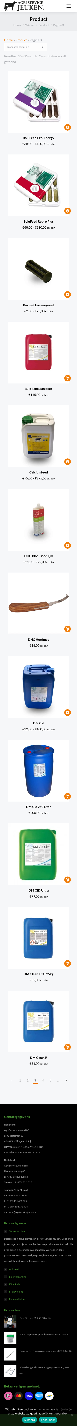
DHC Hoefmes (38, 639)
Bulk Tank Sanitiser (38, 388)
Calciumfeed (38, 472)
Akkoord (29, 1419)
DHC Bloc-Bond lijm (38, 556)
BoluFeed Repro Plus (38, 221)
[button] (67, 378)
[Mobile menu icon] (69, 6)
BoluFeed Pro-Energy (38, 138)
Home (8, 40)
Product (21, 40)
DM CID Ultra (39, 890)
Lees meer (48, 1419)
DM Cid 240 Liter (38, 807)
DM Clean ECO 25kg (38, 974)
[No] (72, 1415)
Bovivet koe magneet (38, 305)
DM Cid (38, 723)
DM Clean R (38, 1057)
